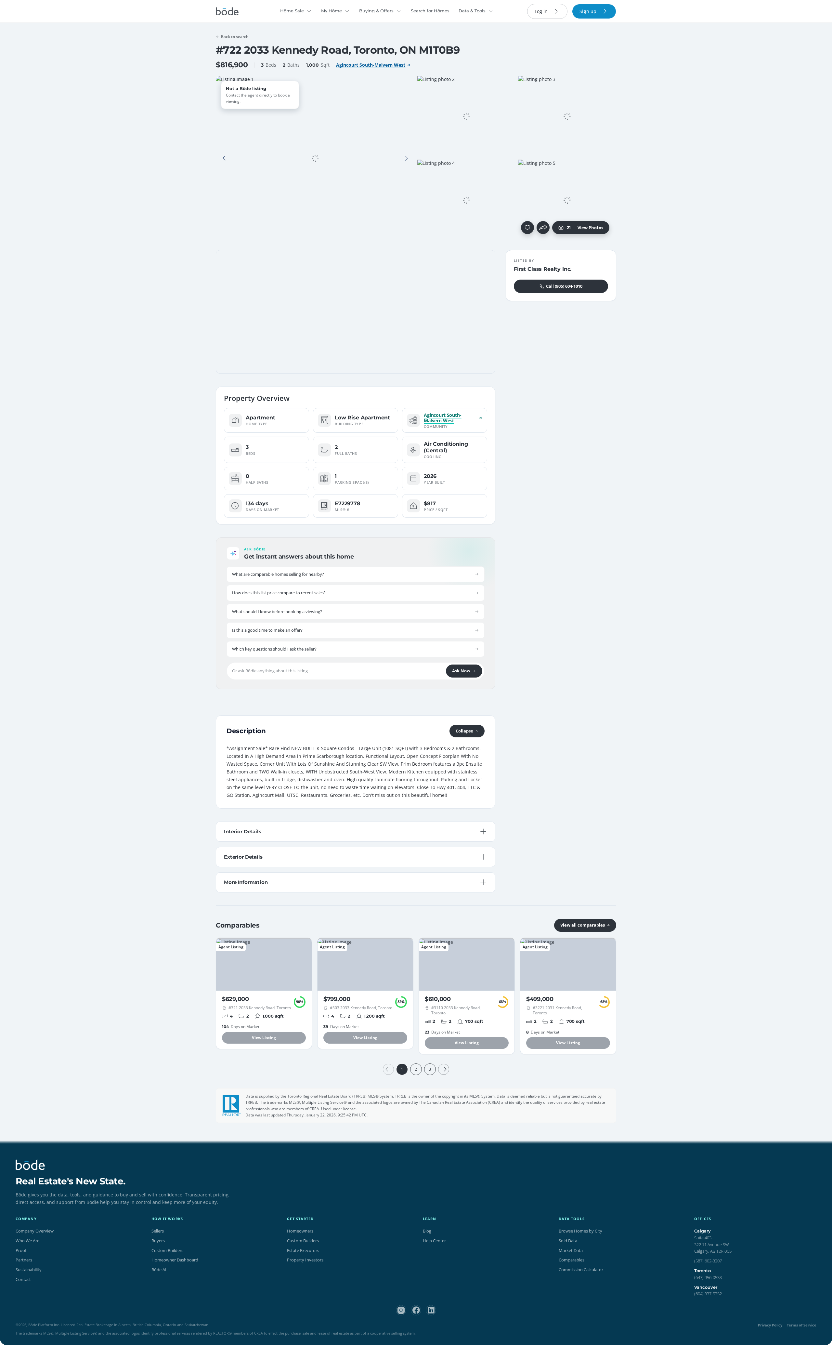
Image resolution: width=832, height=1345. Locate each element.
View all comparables (582, 925)
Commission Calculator (581, 1269)
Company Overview (35, 1231)
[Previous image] (224, 158)
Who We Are (27, 1241)
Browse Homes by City (580, 1231)
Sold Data (568, 1241)
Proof (21, 1250)
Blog (427, 1231)
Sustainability (29, 1269)
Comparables (571, 1260)
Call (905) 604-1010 (564, 286)
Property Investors (305, 1260)
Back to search (235, 36)
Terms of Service (801, 1325)
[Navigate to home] (227, 11)
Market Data (571, 1250)
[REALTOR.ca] (232, 1105)
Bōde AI (158, 1269)
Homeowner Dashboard (174, 1260)
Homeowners (300, 1231)
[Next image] (406, 158)
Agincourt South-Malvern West (370, 65)
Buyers (158, 1241)
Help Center (434, 1241)
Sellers (157, 1231)
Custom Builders (167, 1250)
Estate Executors (303, 1250)
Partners (24, 1260)
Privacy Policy (770, 1325)
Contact (23, 1279)
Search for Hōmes (430, 10)
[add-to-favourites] (527, 227)
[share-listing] (543, 227)
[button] (224, 158)
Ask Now (461, 671)
